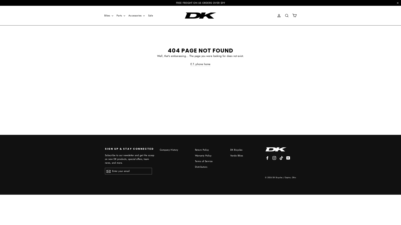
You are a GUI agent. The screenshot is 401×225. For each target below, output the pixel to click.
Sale (150, 15)
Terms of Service (204, 161)
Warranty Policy (203, 155)
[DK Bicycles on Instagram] (274, 158)
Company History (169, 150)
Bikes (107, 15)
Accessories (135, 15)
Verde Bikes (236, 155)
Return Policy (202, 150)
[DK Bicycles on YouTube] (288, 158)
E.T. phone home (200, 64)
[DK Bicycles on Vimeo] (281, 158)
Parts (120, 15)
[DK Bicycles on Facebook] (267, 158)
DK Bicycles (236, 150)
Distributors (201, 167)
